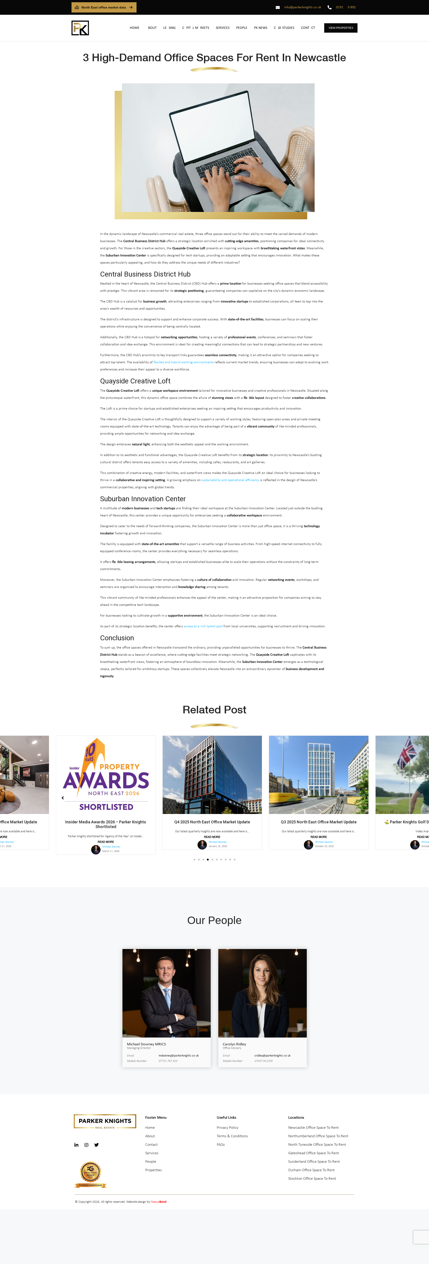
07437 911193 (263, 1056)
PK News (260, 28)
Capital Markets (195, 28)
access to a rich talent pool (203, 626)
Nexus (158, 1197)
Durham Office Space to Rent (311, 1165)
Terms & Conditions (232, 1131)
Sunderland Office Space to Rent (314, 1157)
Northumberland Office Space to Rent (318, 1131)
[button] (194, 855)
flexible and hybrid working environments (184, 362)
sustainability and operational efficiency (230, 480)
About (151, 28)
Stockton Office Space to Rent (312, 1174)
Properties (153, 1165)
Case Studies (284, 28)
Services (222, 28)
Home (134, 28)
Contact (308, 28)
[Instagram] (86, 1140)
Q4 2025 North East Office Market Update (106, 822)
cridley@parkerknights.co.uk (272, 1051)
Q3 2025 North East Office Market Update (212, 822)
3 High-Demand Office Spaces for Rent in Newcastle (214, 57)
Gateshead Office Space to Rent (313, 1148)
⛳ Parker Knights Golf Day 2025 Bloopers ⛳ (319, 822)
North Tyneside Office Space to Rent (317, 1140)
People (241, 28)
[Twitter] (96, 1140)
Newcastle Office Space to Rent (313, 1123)
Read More (106, 837)
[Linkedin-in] (76, 1140)
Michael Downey (111, 842)
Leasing (169, 28)
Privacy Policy (227, 1123)
